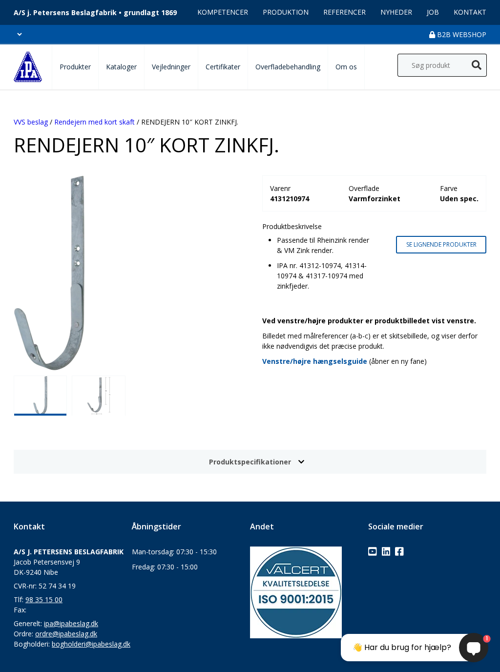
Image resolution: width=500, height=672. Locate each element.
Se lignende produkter (441, 244)
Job (433, 12)
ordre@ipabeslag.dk (66, 633)
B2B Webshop (460, 34)
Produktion (286, 12)
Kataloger (121, 66)
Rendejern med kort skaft (94, 121)
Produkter (75, 66)
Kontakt (470, 12)
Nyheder (396, 12)
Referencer (344, 12)
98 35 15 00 (43, 599)
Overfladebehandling (287, 66)
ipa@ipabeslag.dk (71, 623)
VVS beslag (31, 121)
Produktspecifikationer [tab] (250, 461)
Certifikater (223, 66)
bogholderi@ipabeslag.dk (91, 644)
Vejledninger (171, 66)
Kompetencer (222, 12)
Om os (346, 66)
